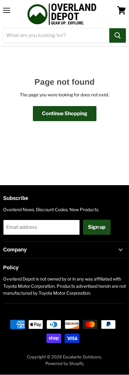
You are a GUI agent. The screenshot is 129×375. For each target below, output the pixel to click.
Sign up (97, 227)
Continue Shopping (64, 113)
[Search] (117, 35)
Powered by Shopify (64, 363)
